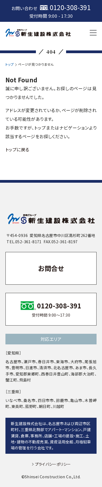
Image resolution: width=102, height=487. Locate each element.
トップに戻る (17, 149)
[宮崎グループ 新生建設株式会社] (38, 32)
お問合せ (51, 268)
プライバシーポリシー (53, 464)
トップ (9, 64)
